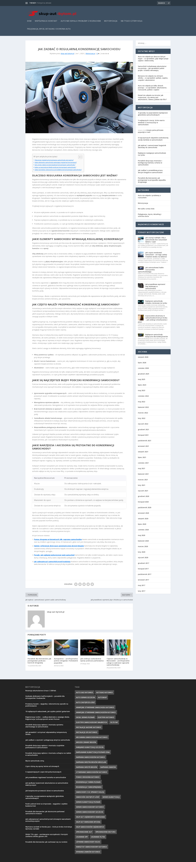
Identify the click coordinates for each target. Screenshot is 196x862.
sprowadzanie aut (84, 832)
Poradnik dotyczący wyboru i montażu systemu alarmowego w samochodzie (44, 726)
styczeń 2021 (143, 491)
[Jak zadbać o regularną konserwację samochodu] (79, 97)
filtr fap (114, 722)
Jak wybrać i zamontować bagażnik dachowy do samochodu (152, 146)
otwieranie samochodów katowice (91, 772)
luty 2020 (141, 552)
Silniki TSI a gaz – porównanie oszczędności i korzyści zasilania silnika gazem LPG (46, 835)
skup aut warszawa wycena (88, 822)
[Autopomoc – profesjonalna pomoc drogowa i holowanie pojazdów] (66, 647)
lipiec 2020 (142, 524)
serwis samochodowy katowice (90, 807)
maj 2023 (141, 390)
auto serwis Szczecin (85, 697)
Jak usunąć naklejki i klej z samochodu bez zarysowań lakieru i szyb (156, 240)
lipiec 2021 (142, 457)
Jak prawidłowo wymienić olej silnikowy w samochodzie (155, 286)
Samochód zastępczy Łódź (87, 797)
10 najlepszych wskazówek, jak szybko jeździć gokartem (47, 711)
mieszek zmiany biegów (86, 742)
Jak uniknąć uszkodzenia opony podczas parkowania (92, 660)
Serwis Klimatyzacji (111, 797)
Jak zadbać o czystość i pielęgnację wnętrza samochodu (47, 740)
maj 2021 (141, 468)
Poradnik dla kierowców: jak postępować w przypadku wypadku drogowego (152, 180)
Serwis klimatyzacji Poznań (88, 802)
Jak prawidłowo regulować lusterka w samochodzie (45, 777)
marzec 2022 (143, 413)
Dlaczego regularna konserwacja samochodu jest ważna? (54, 160)
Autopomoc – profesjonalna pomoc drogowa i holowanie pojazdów (66, 661)
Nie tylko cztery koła (131, 21)
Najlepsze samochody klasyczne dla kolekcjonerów (156, 335)
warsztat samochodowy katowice (91, 847)
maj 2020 (141, 535)
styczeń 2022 (143, 424)
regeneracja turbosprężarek (89, 787)
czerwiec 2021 (143, 463)
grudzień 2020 (143, 496)
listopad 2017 (143, 569)
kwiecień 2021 (143, 474)
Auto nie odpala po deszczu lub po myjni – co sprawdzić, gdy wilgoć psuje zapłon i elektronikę (153, 58)
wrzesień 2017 (143, 580)
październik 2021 (144, 440)
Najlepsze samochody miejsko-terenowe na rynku (156, 302)
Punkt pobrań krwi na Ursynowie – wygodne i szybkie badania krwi (46, 805)
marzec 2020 (143, 546)
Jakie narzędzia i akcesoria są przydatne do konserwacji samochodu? (58, 170)
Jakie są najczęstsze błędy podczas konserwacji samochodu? (55, 167)
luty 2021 (141, 485)
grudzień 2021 (143, 429)
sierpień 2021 (143, 452)
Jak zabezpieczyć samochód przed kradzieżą (52, 561)
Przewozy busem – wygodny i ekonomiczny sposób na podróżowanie (46, 705)
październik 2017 (144, 574)
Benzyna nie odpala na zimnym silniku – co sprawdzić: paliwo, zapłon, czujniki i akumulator (153, 78)
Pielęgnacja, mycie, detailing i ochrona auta (49, 29)
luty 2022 (141, 418)
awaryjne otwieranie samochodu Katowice (95, 707)
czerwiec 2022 (143, 396)
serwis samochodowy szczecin (89, 812)
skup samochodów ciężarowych (90, 827)
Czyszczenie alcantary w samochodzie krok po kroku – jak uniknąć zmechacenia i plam (152, 319)
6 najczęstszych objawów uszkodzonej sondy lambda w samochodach (153, 139)
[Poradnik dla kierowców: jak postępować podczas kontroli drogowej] (40, 647)
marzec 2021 (143, 480)
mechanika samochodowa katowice (92, 737)
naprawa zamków (108, 767)
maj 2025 (141, 379)
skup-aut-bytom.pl (67, 53)
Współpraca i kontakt (46, 21)
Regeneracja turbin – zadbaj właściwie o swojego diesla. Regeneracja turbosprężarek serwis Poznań (47, 718)
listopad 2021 (143, 435)
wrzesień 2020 (143, 513)
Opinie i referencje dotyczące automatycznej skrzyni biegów (59, 546)
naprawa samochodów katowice (90, 757)
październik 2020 (144, 507)
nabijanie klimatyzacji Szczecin (89, 747)
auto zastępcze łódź (85, 702)
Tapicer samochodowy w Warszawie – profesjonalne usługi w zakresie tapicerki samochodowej (118, 662)
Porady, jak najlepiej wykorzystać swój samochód (54, 555)
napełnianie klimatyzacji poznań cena (93, 752)
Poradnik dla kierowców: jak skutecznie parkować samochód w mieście (45, 812)
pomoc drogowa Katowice (87, 777)
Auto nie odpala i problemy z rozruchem (81, 21)
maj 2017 (141, 585)
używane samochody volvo (88, 842)
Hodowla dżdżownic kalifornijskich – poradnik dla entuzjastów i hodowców (45, 697)
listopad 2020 (143, 502)
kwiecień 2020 (143, 541)
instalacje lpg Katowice (86, 732)
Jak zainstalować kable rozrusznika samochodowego (151, 269)
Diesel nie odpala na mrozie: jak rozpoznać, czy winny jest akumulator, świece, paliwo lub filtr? (152, 97)
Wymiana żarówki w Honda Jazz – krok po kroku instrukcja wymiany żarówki (48, 828)
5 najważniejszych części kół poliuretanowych (43, 772)
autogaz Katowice (104, 692)
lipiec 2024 (142, 385)
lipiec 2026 (142, 363)
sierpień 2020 (143, 518)
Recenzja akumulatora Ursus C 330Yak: (40, 691)
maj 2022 (141, 402)
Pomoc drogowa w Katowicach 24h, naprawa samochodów (58, 539)
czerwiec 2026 (143, 368)
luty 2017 (141, 591)
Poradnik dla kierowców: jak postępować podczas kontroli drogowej (39, 661)
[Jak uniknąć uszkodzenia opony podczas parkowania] (92, 647)
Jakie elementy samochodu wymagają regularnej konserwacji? (56, 162)
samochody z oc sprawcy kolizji (90, 792)
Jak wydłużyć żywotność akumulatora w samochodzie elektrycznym (46, 784)
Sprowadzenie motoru (105, 832)
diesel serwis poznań (85, 717)
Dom (29, 21)
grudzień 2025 (143, 374)
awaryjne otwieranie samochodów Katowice (96, 712)
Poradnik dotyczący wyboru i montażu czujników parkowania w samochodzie (44, 746)
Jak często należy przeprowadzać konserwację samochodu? (55, 165)
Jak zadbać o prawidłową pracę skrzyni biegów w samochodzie (150, 171)
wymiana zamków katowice (88, 852)
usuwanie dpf (82, 837)
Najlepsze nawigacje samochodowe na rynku (152, 154)
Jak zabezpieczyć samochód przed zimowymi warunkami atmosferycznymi (48, 820)
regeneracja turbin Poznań (88, 782)
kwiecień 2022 (143, 407)
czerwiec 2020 (143, 530)
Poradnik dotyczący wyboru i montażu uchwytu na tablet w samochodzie (48, 754)
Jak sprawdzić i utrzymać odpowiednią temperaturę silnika (46, 733)
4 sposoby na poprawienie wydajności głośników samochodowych (153, 114)
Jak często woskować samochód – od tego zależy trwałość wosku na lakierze (156, 254)
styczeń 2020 (143, 557)
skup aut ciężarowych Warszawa (90, 817)
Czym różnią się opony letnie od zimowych (42, 766)
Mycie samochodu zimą (34, 761)
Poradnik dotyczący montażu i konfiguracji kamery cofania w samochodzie (150, 163)
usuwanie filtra (98, 837)
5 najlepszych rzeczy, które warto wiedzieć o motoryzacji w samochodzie (151, 122)
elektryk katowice (106, 717)
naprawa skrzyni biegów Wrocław (91, 762)
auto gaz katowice (84, 692)
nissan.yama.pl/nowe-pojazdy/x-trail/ (151, 131)
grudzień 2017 (143, 563)
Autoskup (102, 697)
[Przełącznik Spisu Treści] (79, 157)
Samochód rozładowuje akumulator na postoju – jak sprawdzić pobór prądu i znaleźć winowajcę (152, 68)
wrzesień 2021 (143, 446)
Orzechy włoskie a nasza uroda (48, 3)
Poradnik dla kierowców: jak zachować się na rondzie (46, 842)
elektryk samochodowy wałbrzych (91, 722)
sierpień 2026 (143, 357)
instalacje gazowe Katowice (88, 727)
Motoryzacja (110, 21)
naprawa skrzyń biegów (86, 767)
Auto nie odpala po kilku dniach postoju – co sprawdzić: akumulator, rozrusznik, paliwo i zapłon (152, 88)
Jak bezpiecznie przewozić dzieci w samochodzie (44, 791)
